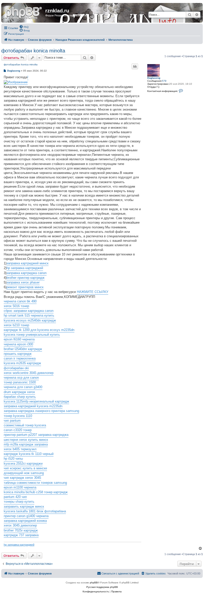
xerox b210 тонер (16, 325)
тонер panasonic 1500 (20, 382)
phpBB (94, 582)
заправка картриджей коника (25, 521)
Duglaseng (153, 78)
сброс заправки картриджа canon (28, 311)
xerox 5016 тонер (16, 306)
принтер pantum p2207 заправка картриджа (36, 435)
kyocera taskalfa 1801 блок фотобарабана (35, 511)
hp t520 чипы (13, 458)
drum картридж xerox (19, 392)
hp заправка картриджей (24, 268)
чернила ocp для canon (21, 377)
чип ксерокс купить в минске (25, 468)
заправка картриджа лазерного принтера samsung (41, 411)
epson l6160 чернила (19, 339)
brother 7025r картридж (21, 530)
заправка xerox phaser (23, 282)
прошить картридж (18, 354)
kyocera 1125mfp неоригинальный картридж (36, 401)
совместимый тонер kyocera (25, 425)
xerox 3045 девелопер (20, 525)
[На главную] (23, 12)
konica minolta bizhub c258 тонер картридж (36, 492)
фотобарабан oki (16, 368)
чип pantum (12, 420)
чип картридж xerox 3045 (22, 478)
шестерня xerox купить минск (26, 440)
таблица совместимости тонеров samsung (35, 483)
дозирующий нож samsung (24, 473)
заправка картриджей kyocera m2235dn (33, 406)
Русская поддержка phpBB (102, 587)
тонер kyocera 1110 (18, 416)
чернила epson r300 (18, 344)
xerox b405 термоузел (20, 449)
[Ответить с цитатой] (135, 66)
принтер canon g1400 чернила (26, 516)
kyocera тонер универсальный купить (32, 334)
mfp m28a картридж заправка (26, 444)
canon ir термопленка (20, 358)
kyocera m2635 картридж (22, 363)
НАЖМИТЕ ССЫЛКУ (92, 292)
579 (164, 81)
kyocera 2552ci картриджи (23, 463)
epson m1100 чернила (20, 487)
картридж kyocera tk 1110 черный (28, 454)
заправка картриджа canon (26, 273)
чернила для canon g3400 (23, 387)
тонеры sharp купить (19, 501)
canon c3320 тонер (18, 430)
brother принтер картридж (25, 278)
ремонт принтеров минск (25, 287)
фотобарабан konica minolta (33, 50)
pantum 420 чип (15, 497)
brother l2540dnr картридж (23, 349)
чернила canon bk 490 (20, 301)
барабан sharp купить (20, 397)
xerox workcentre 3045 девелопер (28, 373)
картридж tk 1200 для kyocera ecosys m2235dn (39, 330)
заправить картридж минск (24, 506)
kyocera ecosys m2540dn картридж (30, 320)
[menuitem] (24, 26)
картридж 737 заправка (21, 535)
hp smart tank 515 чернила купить (29, 315)
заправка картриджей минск (27, 263)
